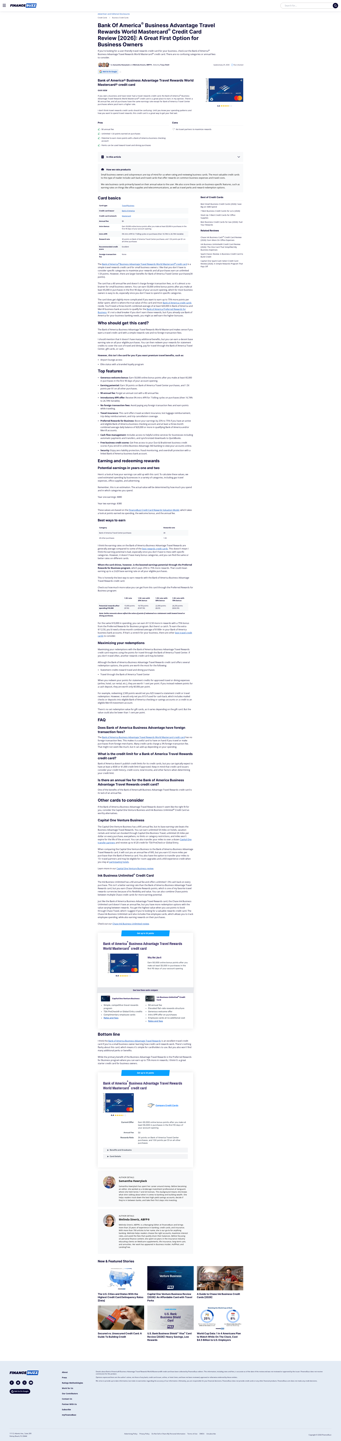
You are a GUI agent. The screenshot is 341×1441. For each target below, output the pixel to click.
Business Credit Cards (120, 18)
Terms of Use (192, 1434)
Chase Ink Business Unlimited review (130, 923)
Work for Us (67, 1388)
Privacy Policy (144, 1434)
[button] (4, 5)
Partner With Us (69, 1404)
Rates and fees (111, 1018)
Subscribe (66, 1409)
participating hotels (119, 861)
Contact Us (67, 1399)
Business (130, 205)
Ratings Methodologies (72, 1383)
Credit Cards (102, 18)
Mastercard (126, 216)
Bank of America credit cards (177, 302)
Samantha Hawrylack (133, 1181)
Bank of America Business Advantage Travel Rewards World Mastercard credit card (143, 737)
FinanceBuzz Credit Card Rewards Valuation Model (154, 510)
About (65, 1372)
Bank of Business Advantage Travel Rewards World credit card (144, 264)
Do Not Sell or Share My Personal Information (168, 1434)
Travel (124, 205)
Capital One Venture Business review (135, 868)
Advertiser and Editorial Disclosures (114, 14)
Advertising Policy (130, 1434)
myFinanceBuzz (69, 1415)
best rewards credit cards (155, 548)
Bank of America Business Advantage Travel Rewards (134, 1040)
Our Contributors (70, 1393)
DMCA (202, 1434)
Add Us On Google (110, 71)
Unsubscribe (211, 1434)
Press (64, 1377)
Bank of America (128, 211)
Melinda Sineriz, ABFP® (134, 1219)
